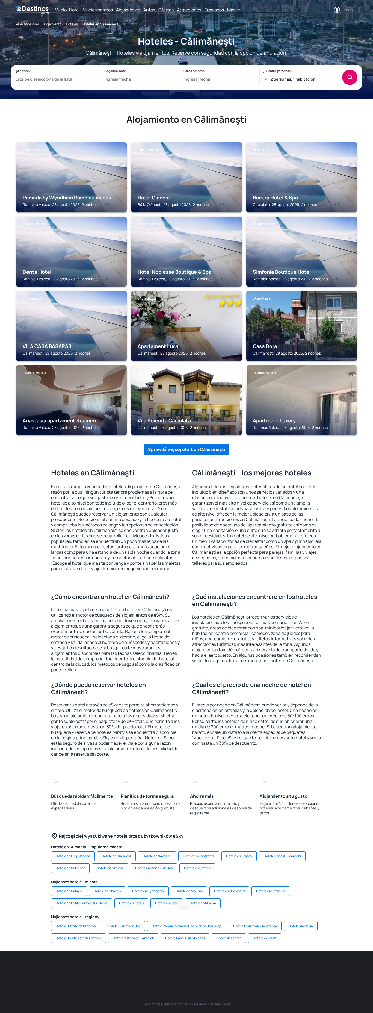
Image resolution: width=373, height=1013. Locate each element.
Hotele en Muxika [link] (203, 903)
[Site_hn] (309, 967)
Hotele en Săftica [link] (197, 868)
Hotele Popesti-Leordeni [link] (282, 856)
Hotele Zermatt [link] (265, 938)
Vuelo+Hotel (67, 10)
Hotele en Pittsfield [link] (270, 891)
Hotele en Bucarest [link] (116, 856)
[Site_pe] (113, 967)
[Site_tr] (129, 967)
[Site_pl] (96, 967)
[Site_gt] (293, 967)
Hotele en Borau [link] (131, 903)
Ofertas (166, 10)
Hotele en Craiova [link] (110, 868)
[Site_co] (211, 967)
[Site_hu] (195, 967)
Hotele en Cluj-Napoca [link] (73, 856)
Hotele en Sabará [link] (69, 891)
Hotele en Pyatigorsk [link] (148, 891)
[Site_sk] (178, 967)
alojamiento (52, 24)
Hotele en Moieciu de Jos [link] (154, 868)
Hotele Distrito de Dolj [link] (123, 926)
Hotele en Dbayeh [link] (107, 891)
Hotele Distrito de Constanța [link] (255, 926)
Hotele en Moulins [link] (189, 891)
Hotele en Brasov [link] (239, 856)
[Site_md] (162, 967)
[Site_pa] (244, 967)
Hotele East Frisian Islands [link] (185, 938)
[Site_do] (227, 967)
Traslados (214, 10)
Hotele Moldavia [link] (300, 926)
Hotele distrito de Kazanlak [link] (133, 938)
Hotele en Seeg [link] (166, 903)
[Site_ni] (277, 967)
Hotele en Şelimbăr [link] (70, 868)
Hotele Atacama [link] (228, 938)
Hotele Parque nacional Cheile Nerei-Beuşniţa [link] (187, 926)
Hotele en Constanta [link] (199, 856)
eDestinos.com (27, 24)
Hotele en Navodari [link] (157, 856)
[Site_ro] (64, 967)
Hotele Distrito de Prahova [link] (76, 926)
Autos (149, 10)
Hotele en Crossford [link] (229, 891)
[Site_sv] (260, 967)
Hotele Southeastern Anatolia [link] (78, 938)
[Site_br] (47, 967)
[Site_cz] (145, 967)
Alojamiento (128, 10)
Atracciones (189, 10)
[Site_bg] (80, 967)
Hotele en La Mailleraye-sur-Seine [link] (82, 903)
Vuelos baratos (98, 10)
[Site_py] (326, 967)
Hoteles (72, 24)
